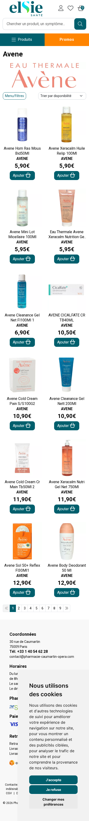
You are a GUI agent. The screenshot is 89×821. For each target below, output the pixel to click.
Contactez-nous (16, 784)
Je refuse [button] (53, 790)
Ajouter (19, 175)
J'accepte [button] (53, 780)
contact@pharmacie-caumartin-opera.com (41, 657)
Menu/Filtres (14, 96)
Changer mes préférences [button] (53, 801)
